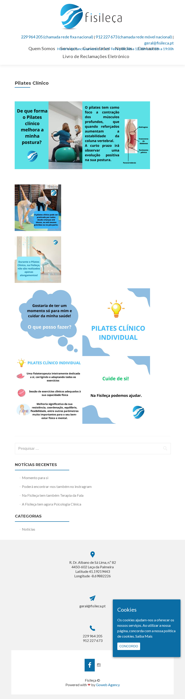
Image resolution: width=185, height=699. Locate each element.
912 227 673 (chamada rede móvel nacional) (134, 36)
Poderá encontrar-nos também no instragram (57, 486)
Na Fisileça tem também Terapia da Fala (52, 495)
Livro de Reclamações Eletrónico (95, 56)
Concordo (128, 646)
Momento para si (35, 477)
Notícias (28, 529)
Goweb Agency (108, 685)
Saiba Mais (144, 636)
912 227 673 (92, 640)
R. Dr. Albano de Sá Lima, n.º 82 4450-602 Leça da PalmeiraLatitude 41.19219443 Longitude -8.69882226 (92, 569)
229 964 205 (92, 636)
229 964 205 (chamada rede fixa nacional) (57, 36)
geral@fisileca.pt (159, 42)
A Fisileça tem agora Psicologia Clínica (51, 504)
